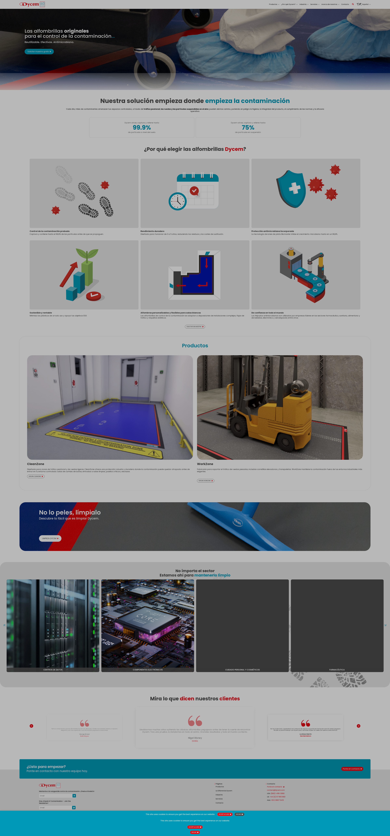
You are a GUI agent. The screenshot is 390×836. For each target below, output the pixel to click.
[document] (195, 418)
